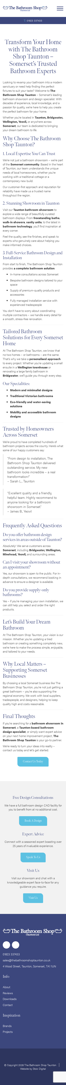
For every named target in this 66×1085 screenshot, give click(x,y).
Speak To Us (33, 857)
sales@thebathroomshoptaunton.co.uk (26, 960)
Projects (8, 1032)
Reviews (8, 993)
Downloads (9, 999)
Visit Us (33, 898)
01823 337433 (34, 20)
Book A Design (33, 821)
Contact (8, 1005)
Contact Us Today (33, 761)
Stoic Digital (39, 1068)
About (6, 987)
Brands (7, 1026)
